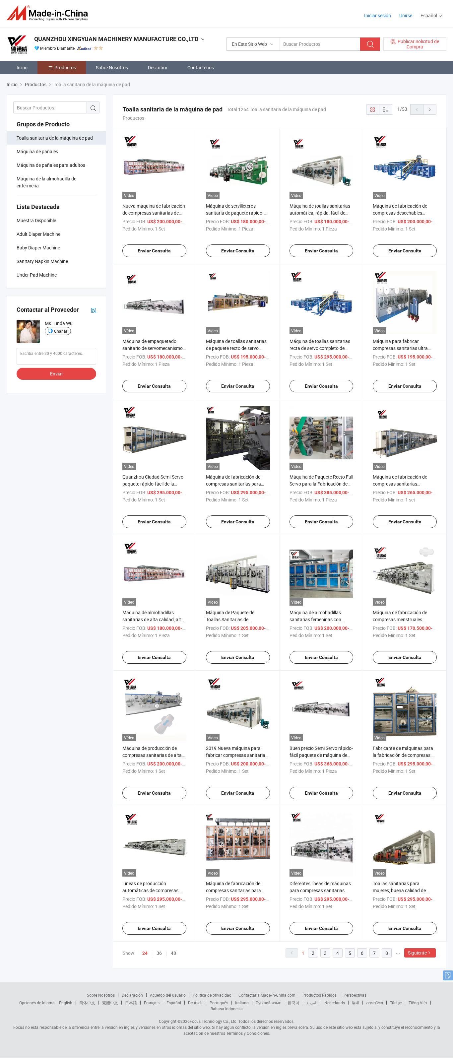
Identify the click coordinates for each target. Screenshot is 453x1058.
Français (152, 1002)
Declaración (132, 995)
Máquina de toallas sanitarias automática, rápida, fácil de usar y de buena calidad (320, 213)
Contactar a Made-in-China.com (266, 995)
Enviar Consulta (154, 250)
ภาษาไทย (374, 1002)
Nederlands (334, 1002)
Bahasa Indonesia (227, 1008)
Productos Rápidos (319, 995)
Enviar (56, 373)
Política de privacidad (212, 995)
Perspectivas (355, 995)
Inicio (22, 67)
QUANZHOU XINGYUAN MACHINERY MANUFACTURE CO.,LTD (116, 38)
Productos (65, 67)
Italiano (242, 1002)
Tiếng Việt (418, 1002)
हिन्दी (355, 1002)
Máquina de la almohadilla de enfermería (46, 182)
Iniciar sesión (377, 15)
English (65, 1002)
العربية (311, 1002)
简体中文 (87, 1002)
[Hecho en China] (49, 13)
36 (159, 953)
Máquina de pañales (37, 151)
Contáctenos (200, 67)
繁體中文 (110, 1002)
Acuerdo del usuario (168, 995)
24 (145, 953)
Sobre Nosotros (112, 67)
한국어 (293, 1002)
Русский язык (268, 1002)
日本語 (131, 1002)
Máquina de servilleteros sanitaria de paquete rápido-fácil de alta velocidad (235, 213)
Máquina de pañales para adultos (51, 165)
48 (173, 953)
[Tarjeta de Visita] (93, 309)
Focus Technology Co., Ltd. (213, 1021)
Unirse (405, 15)
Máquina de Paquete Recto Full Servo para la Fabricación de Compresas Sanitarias (321, 484)
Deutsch (195, 1002)
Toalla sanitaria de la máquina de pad (55, 138)
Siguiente (417, 953)
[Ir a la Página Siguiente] (429, 109)
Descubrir (157, 67)
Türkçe (396, 1002)
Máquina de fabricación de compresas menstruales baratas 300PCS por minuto (401, 619)
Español (173, 1002)
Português (219, 1002)
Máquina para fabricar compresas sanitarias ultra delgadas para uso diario (400, 348)
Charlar (60, 331)
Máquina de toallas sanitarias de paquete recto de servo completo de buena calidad (236, 348)
